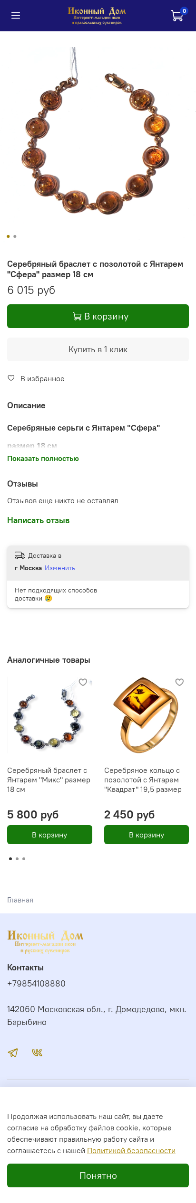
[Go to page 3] (23, 858)
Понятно (98, 1175)
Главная (20, 899)
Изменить (60, 568)
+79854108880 (36, 983)
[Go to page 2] (17, 858)
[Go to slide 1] (8, 236)
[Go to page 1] (10, 858)
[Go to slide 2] (14, 236)
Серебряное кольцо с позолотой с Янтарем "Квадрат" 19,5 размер (143, 779)
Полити (100, 1150)
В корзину (49, 834)
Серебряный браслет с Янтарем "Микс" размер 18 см (48, 779)
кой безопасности (144, 1150)
